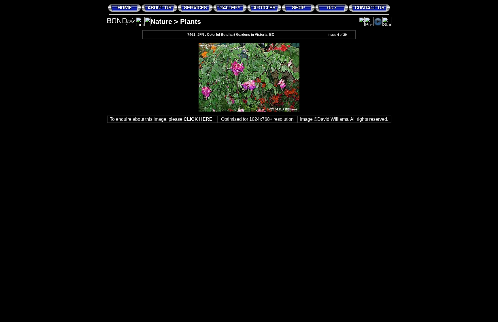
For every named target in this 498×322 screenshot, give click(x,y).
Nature (161, 21)
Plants (190, 21)
